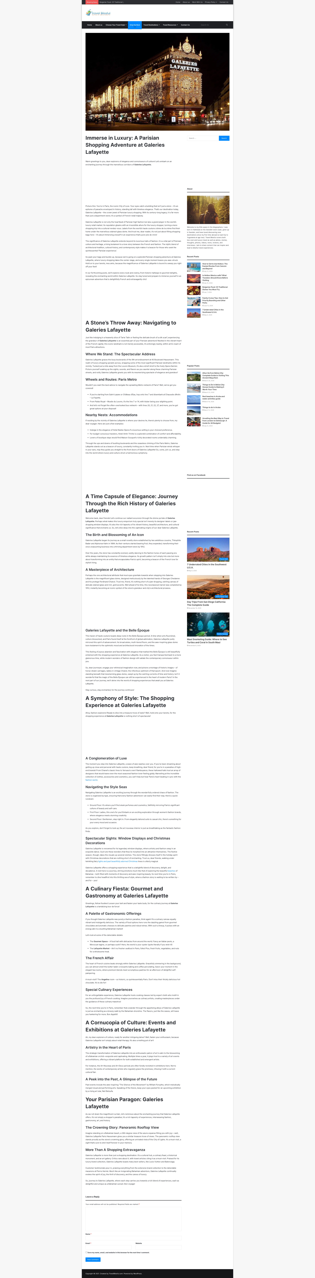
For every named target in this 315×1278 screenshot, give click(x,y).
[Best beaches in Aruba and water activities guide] (194, 399)
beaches (171, 871)
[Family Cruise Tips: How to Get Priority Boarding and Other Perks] (194, 301)
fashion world (91, 780)
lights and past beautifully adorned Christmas (118, 861)
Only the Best (135, 25)
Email (88, 1243)
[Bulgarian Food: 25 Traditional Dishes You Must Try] (194, 290)
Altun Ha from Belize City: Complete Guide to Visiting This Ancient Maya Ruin (215, 375)
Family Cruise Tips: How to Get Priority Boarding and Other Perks (125, 2)
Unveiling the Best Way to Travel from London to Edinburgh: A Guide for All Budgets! (215, 420)
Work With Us (197, 2)
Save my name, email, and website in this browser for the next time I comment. (119, 1252)
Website (138, 1243)
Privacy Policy (210, 2)
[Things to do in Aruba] (194, 410)
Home (178, 2)
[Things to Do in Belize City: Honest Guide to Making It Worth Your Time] (194, 388)
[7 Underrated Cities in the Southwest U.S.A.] (194, 313)
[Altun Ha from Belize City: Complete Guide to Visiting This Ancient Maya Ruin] (194, 376)
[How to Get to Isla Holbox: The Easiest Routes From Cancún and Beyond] (194, 267)
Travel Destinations (150, 25)
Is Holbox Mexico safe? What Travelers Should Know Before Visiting (215, 277)
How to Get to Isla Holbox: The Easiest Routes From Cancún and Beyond (215, 266)
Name (88, 1234)
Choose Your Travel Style (115, 25)
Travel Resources (169, 25)
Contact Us (224, 2)
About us (186, 2)
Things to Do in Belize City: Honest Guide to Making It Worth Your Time (213, 387)
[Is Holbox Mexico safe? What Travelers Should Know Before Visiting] (194, 278)
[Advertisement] (182, 12)
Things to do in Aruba (211, 407)
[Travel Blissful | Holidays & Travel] (98, 12)
